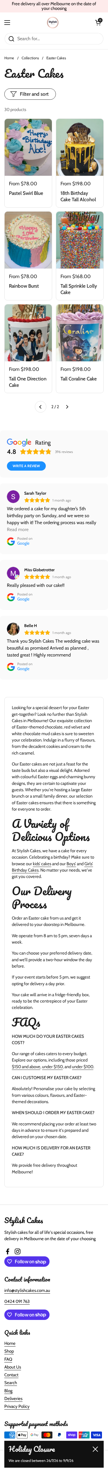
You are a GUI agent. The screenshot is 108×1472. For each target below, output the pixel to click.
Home (9, 58)
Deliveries (13, 1398)
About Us (12, 1367)
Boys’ (71, 863)
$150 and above (26, 1066)
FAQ (8, 1359)
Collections (30, 58)
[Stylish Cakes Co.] (53, 22)
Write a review (26, 466)
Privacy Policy (17, 1406)
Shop (9, 1351)
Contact (11, 1374)
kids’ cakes (42, 863)
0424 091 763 (17, 1301)
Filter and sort (34, 94)
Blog (8, 1390)
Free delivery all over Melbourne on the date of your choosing (54, 6)
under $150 (52, 1066)
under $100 (82, 1066)
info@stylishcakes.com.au (27, 1290)
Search (10, 1382)
